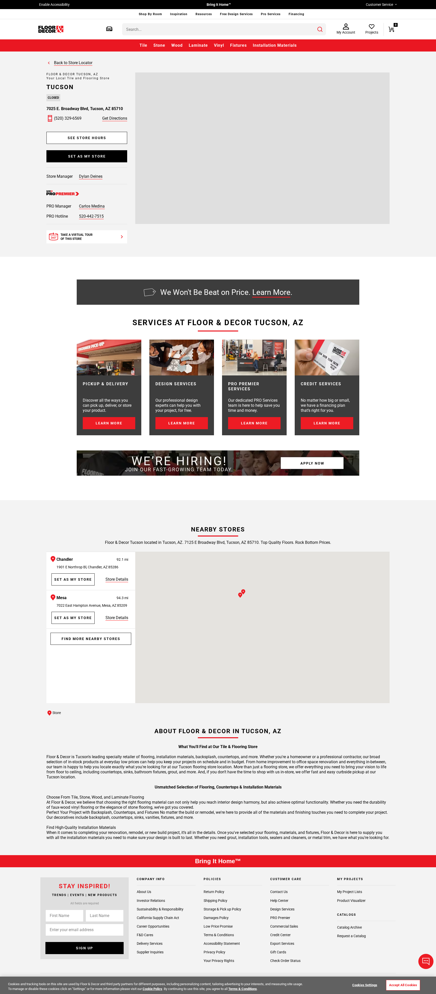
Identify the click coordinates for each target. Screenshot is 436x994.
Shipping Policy (215, 900)
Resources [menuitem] (204, 14)
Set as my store (87, 156)
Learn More (271, 292)
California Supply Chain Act (158, 917)
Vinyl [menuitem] (219, 45)
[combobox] (224, 29)
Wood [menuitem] (177, 45)
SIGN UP (84, 948)
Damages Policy (216, 917)
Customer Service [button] (379, 5)
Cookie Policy (152, 989)
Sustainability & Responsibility (160, 909)
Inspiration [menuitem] (178, 14)
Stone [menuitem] (159, 45)
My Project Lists (349, 892)
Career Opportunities (153, 926)
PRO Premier (280, 917)
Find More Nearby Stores (91, 639)
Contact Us (279, 892)
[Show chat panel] (425, 961)
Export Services (282, 943)
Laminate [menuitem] (198, 45)
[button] (109, 29)
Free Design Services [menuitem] (236, 14)
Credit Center (280, 935)
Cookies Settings (364, 985)
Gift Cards (278, 952)
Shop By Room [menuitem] (150, 14)
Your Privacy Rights (219, 961)
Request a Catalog (351, 936)
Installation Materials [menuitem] (275, 45)
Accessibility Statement (222, 943)
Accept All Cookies (403, 985)
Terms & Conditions (219, 935)
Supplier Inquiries (150, 952)
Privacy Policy (214, 952)
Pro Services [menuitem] (271, 14)
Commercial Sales (284, 926)
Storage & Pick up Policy (222, 909)
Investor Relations (151, 900)
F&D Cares (145, 935)
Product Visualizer (351, 900)
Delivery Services (149, 943)
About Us (144, 892)
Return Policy (214, 892)
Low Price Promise (218, 926)
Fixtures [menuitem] (238, 45)
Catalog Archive (349, 927)
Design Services (282, 909)
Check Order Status (285, 961)
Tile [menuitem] (143, 45)
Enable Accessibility (54, 5)
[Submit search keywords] (320, 29)
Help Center (279, 900)
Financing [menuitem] (296, 14)
